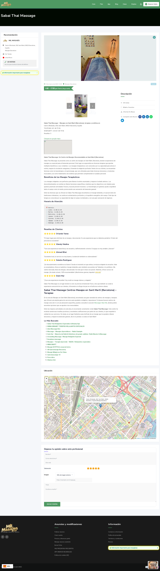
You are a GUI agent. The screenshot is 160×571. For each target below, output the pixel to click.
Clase (125, 4)
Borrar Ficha (58, 545)
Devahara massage (54, 339)
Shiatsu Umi (51, 360)
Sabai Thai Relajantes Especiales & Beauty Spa (63, 324)
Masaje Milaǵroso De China (56, 352)
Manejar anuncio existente (62, 542)
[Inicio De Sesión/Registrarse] (141, 4)
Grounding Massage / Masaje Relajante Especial (64, 337)
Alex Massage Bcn (53, 329)
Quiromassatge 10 (53, 355)
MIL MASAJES (14, 40)
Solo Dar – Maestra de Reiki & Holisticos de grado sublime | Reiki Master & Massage (76, 334)
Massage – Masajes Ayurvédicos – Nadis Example (64, 331)
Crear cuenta (58, 535)
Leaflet (138, 438)
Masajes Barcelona (70, 84)
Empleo (133, 4)
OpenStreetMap (146, 438)
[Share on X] (143, 116)
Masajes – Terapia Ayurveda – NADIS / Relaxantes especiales (68, 342)
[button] (100, 406)
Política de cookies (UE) (62, 555)
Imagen (46, 474)
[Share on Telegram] (122, 120)
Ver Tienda (8, 54)
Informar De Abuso (129, 112)
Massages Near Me (100, 303)
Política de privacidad (114, 535)
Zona (93, 4)
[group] (19, 73)
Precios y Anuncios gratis (62, 538)
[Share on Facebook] (140, 116)
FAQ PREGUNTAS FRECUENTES (64, 548)
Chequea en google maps (52, 139)
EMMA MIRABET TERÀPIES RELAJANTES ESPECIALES (65, 326)
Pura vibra (51, 357)
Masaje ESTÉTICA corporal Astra (58, 347)
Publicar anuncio (60, 532)
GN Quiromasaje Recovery (56, 349)
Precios (110, 542)
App (109, 4)
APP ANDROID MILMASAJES (63, 552)
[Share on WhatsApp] (151, 116)
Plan (101, 4)
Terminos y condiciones (115, 538)
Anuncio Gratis (152, 4)
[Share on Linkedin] (147, 116)
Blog (116, 4)
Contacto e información (115, 532)
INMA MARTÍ (51, 344)
